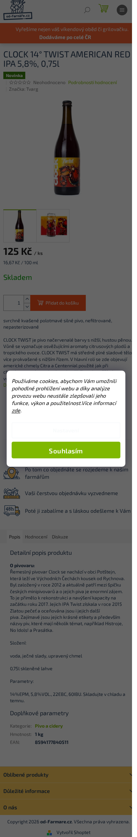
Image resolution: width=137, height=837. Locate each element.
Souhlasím (66, 451)
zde (16, 410)
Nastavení (66, 430)
